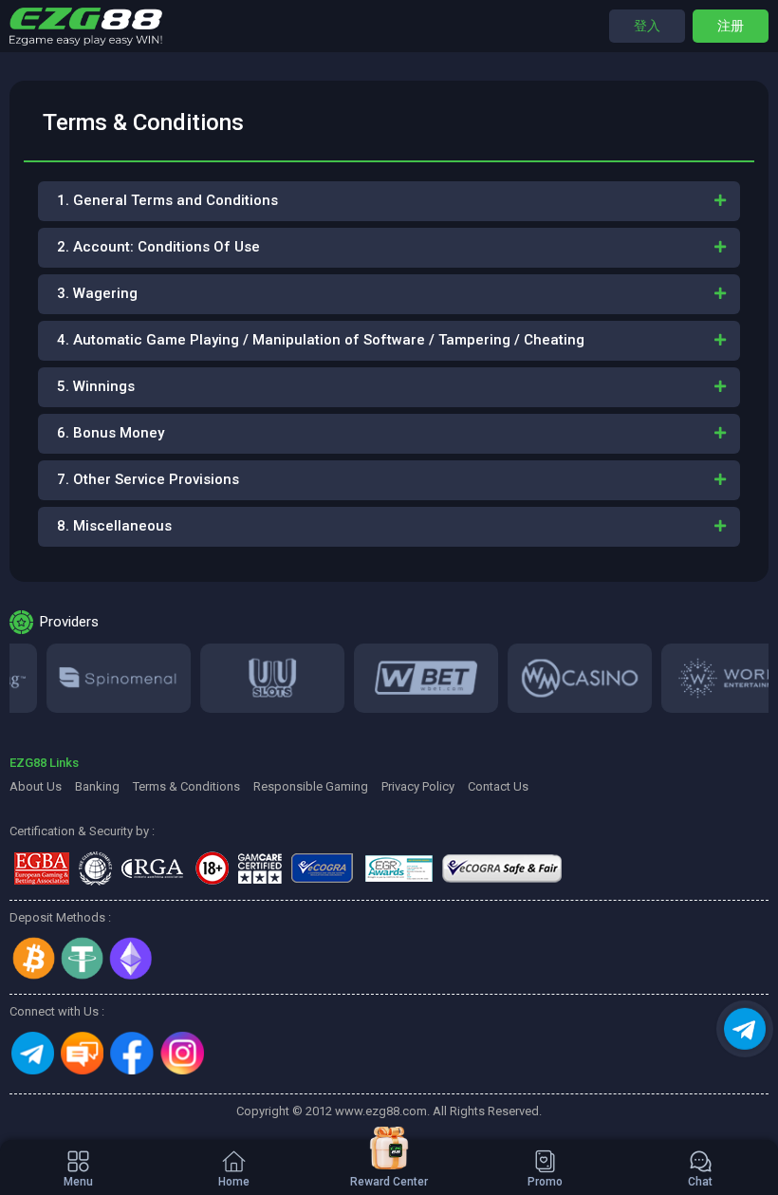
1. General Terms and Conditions (167, 200)
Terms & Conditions (186, 786)
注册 (730, 25)
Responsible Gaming (310, 786)
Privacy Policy (417, 786)
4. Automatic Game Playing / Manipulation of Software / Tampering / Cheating (320, 339)
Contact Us (498, 786)
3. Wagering (97, 293)
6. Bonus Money (110, 432)
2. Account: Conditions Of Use (158, 246)
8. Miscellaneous (114, 525)
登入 (647, 25)
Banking (97, 786)
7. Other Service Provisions (148, 479)
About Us (35, 786)
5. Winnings (96, 386)
